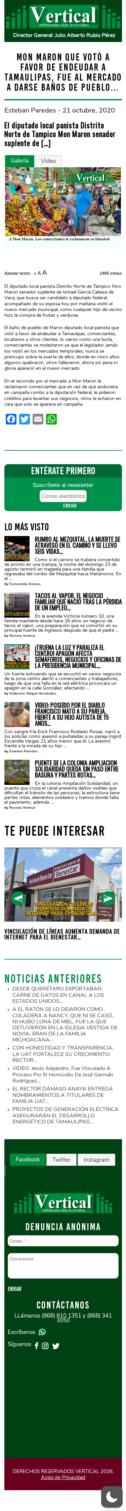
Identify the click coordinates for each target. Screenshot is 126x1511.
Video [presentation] (48, 161)
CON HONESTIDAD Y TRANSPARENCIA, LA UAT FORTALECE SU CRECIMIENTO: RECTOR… (63, 1054)
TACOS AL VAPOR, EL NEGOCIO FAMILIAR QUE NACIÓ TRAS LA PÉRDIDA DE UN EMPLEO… (78, 601)
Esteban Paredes (23, 751)
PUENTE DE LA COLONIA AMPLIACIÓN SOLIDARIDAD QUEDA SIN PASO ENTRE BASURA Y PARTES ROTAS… (77, 769)
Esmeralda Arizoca (25, 584)
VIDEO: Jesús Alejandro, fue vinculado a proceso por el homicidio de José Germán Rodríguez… (62, 1074)
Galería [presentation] (20, 161)
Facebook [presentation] (28, 1159)
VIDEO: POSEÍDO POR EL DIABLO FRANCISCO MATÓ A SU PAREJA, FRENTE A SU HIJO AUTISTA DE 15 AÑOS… (72, 714)
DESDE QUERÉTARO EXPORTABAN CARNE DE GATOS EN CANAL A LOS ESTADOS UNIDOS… (58, 995)
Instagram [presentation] (96, 1160)
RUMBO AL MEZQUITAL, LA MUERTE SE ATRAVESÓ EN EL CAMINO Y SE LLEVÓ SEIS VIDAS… (77, 545)
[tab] (19, 161)
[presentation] (18, 898)
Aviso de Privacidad (63, 1477)
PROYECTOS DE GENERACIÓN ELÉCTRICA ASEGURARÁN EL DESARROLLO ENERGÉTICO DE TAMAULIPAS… (65, 1115)
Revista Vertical (22, 635)
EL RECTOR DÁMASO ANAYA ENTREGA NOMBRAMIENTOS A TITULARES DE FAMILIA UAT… (62, 1095)
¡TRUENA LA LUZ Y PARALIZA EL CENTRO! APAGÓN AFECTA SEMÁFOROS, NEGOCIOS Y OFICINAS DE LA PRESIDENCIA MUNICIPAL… (78, 656)
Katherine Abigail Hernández (32, 693)
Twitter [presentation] (61, 1160)
